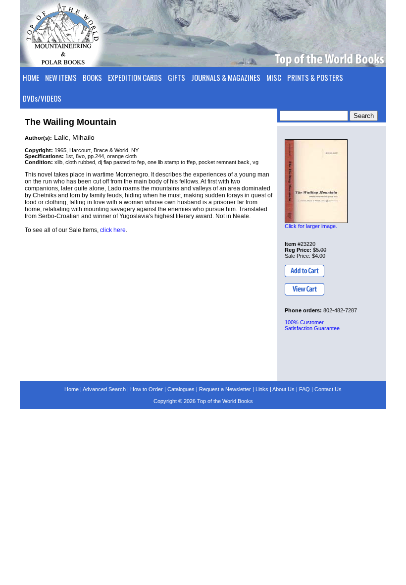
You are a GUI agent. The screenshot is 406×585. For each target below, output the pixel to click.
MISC (273, 77)
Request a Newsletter (225, 389)
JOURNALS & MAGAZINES (225, 77)
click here (113, 230)
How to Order (146, 389)
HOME (31, 77)
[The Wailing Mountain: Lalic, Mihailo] (316, 181)
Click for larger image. (311, 226)
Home (71, 389)
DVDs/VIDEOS (42, 98)
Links (261, 389)
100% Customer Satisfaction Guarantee (312, 325)
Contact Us (328, 389)
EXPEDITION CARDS (135, 77)
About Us (283, 389)
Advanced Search (104, 389)
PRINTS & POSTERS (315, 77)
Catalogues (181, 389)
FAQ (304, 389)
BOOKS (92, 77)
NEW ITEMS (61, 77)
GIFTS (176, 77)
